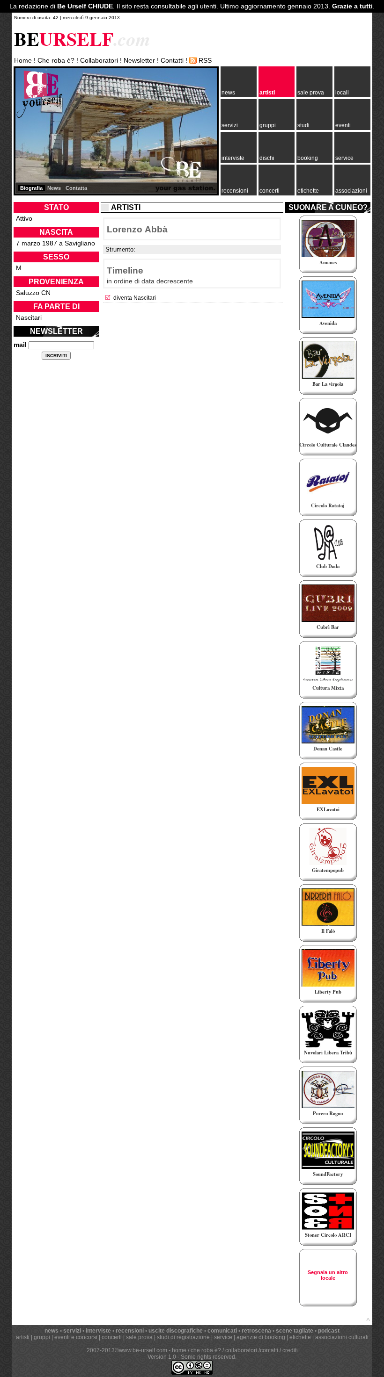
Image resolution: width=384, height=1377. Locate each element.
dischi (266, 158)
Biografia (31, 188)
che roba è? (206, 1350)
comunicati (222, 1330)
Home (23, 60)
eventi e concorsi (75, 1337)
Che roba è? (55, 60)
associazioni (351, 190)
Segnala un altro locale (328, 1275)
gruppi (267, 125)
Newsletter (139, 60)
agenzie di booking (260, 1337)
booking (307, 158)
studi (303, 125)
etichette (308, 190)
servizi (230, 125)
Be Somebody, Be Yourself (39, 93)
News (54, 188)
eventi (343, 125)
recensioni (235, 190)
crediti (290, 1350)
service (344, 158)
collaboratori (241, 1350)
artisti (267, 92)
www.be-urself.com (143, 1350)
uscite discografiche (175, 1330)
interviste (233, 158)
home (179, 1350)
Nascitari (29, 317)
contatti (269, 1350)
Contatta (76, 188)
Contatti (172, 60)
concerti (269, 190)
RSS (205, 60)
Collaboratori (99, 60)
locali (342, 92)
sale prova (310, 92)
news (228, 92)
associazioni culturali (342, 1337)
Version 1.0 (162, 1357)
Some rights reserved (208, 1357)
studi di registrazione (183, 1337)
